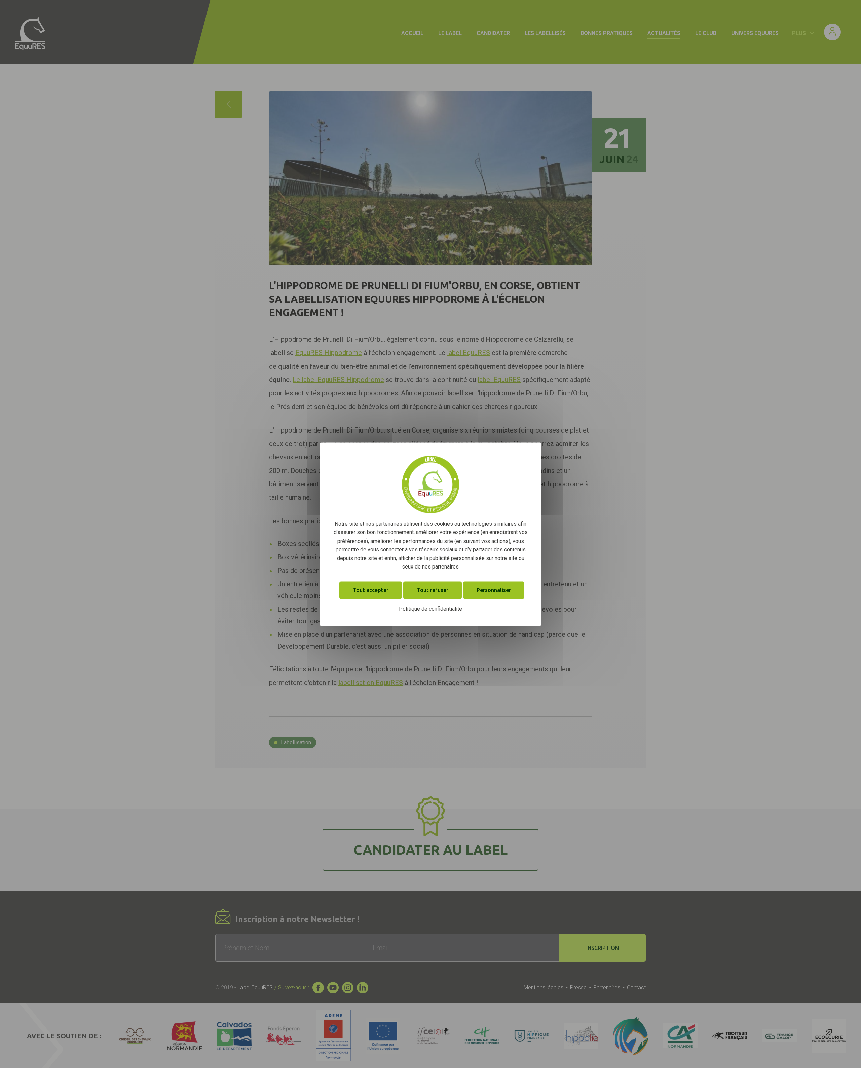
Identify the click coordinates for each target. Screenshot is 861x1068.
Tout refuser (432, 590)
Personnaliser (494, 590)
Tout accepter (370, 590)
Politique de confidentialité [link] (430, 609)
